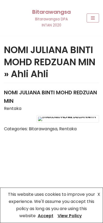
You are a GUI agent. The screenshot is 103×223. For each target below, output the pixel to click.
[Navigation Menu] (93, 17)
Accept (45, 216)
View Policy (70, 216)
